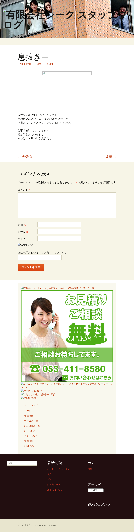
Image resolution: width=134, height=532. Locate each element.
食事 (111, 156)
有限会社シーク (31, 525)
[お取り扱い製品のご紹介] (38, 394)
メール (23, 231)
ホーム (27, 410)
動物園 (25, 156)
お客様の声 (30, 430)
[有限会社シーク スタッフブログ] (67, 19)
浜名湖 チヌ (54, 484)
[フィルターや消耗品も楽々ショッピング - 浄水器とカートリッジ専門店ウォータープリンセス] (67, 385)
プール (50, 479)
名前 (22, 224)
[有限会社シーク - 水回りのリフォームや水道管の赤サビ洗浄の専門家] (57, 288)
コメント (24, 189)
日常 (39, 64)
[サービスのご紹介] (31, 390)
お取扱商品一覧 (32, 425)
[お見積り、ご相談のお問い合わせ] (67, 336)
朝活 (49, 474)
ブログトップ (31, 405)
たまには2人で (54, 489)
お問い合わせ (31, 446)
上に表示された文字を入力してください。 (42, 252)
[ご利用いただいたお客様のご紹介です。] (30, 398)
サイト (21, 238)
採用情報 (28, 441)
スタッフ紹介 (31, 436)
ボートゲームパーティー (59, 469)
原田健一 (51, 64)
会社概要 (28, 415)
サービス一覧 (31, 420)
